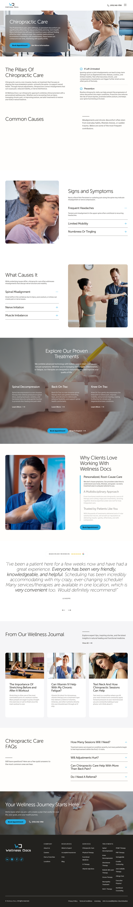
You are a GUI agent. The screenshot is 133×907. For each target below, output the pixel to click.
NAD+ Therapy (107, 889)
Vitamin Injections (88, 869)
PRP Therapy (120, 853)
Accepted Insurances (69, 853)
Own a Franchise (49, 857)
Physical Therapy (88, 853)
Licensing (97, 901)
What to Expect (67, 848)
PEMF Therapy (121, 848)
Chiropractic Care (88, 848)
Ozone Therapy (107, 877)
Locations (47, 861)
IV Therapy (85, 864)
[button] (125, 5)
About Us (47, 848)
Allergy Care (120, 876)
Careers (46, 853)
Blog (63, 861)
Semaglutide (120, 857)
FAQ (63, 857)
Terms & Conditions (85, 901)
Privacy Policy (72, 901)
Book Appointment (20, 45)
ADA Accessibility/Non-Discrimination (115, 901)
